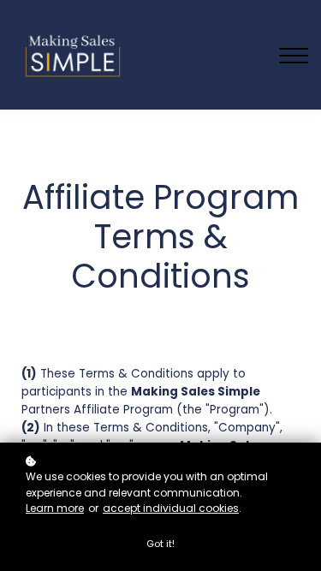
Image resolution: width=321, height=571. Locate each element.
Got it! (160, 543)
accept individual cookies (171, 508)
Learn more (55, 508)
